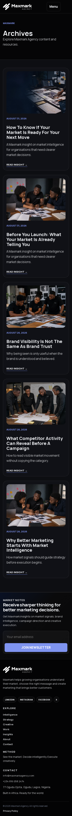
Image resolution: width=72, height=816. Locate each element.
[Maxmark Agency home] (17, 669)
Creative (8, 724)
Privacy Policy (10, 811)
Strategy (8, 719)
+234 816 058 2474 (13, 781)
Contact (8, 744)
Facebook (44, 699)
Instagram (26, 699)
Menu (53, 6)
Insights (8, 734)
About (6, 739)
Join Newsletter (36, 647)
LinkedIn (9, 699)
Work (6, 729)
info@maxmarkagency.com (18, 775)
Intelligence (10, 714)
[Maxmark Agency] (20, 6)
